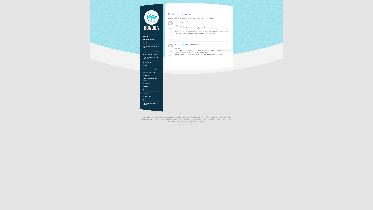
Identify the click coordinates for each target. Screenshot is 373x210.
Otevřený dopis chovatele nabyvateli (150, 58)
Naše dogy (146, 75)
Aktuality (145, 36)
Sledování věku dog (149, 72)
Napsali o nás (147, 96)
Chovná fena (147, 62)
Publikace (146, 93)
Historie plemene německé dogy (151, 47)
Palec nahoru (170, 27)
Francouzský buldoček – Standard (150, 79)
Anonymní (178, 22)
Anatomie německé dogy (150, 51)
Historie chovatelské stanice (151, 43)
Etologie (145, 86)
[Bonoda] (151, 29)
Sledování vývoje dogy (150, 68)
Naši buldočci (147, 83)
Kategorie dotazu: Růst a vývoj (195, 18)
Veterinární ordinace (149, 39)
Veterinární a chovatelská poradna (177, 18)
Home (173, 7)
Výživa (145, 65)
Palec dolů (170, 34)
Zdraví (145, 90)
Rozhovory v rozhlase (149, 100)
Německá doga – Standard (151, 54)
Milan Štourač (179, 44)
